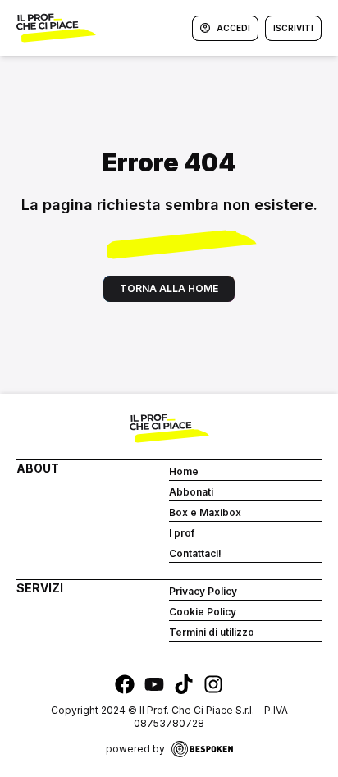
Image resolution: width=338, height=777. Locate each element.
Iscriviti (293, 28)
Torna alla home (169, 288)
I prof (181, 533)
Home (184, 471)
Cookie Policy (202, 612)
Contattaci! (195, 553)
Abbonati (191, 492)
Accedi (233, 28)
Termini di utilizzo (211, 632)
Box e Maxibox (205, 512)
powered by (135, 749)
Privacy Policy (203, 591)
